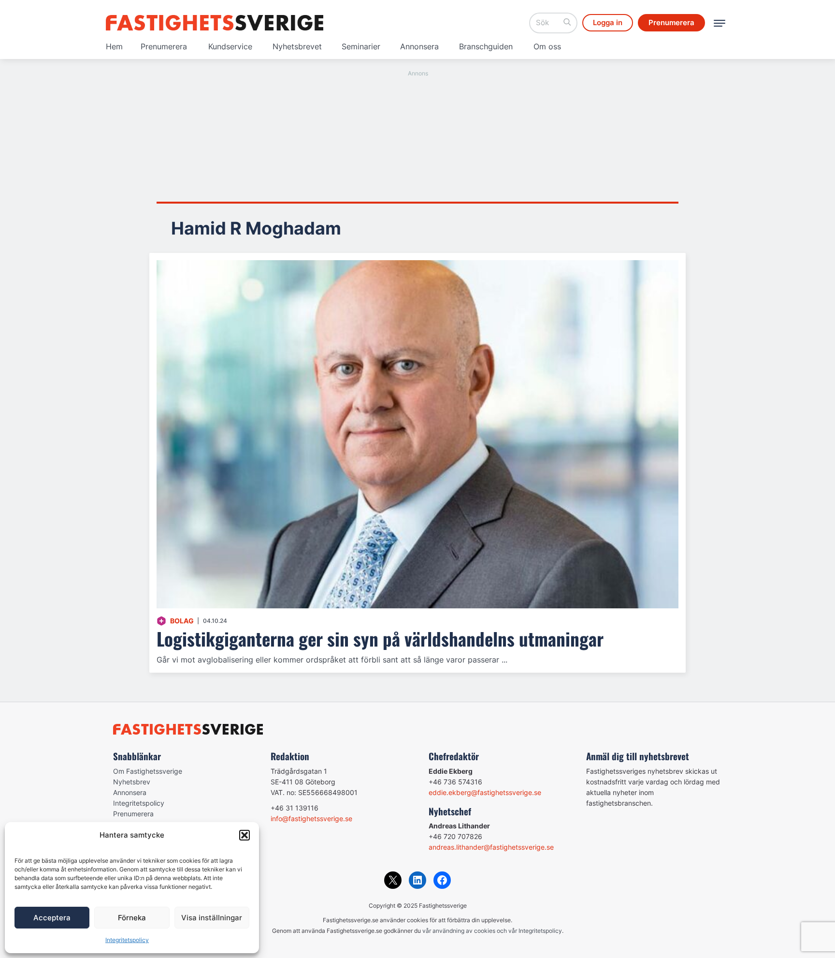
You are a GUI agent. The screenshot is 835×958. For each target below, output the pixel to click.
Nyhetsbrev (131, 782)
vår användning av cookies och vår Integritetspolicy (492, 930)
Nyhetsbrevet (297, 46)
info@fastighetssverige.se (311, 818)
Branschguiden (486, 46)
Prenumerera (164, 46)
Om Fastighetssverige (147, 771)
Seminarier (361, 46)
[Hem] (214, 22)
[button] (244, 835)
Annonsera (419, 46)
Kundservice (230, 46)
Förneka (132, 917)
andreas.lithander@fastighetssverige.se (491, 847)
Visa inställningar (211, 917)
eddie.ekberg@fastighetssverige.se (485, 792)
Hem (114, 46)
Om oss (547, 46)
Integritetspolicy (127, 939)
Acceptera (52, 917)
